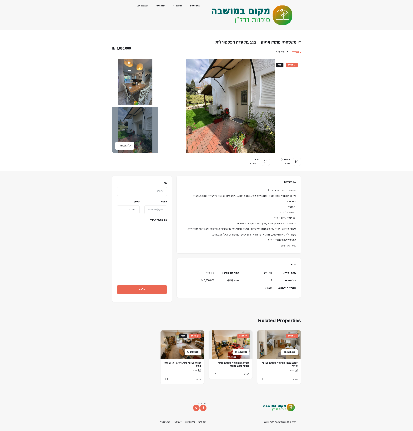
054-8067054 (142, 6)
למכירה (295, 52)
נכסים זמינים (195, 6)
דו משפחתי (254, 163)
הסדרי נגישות (165, 422)
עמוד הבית (202, 422)
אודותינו (178, 6)
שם (165, 183)
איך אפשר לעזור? (158, 220)
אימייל (164, 201)
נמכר (280, 65)
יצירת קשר (160, 6)
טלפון (137, 201)
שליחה (142, 289)
